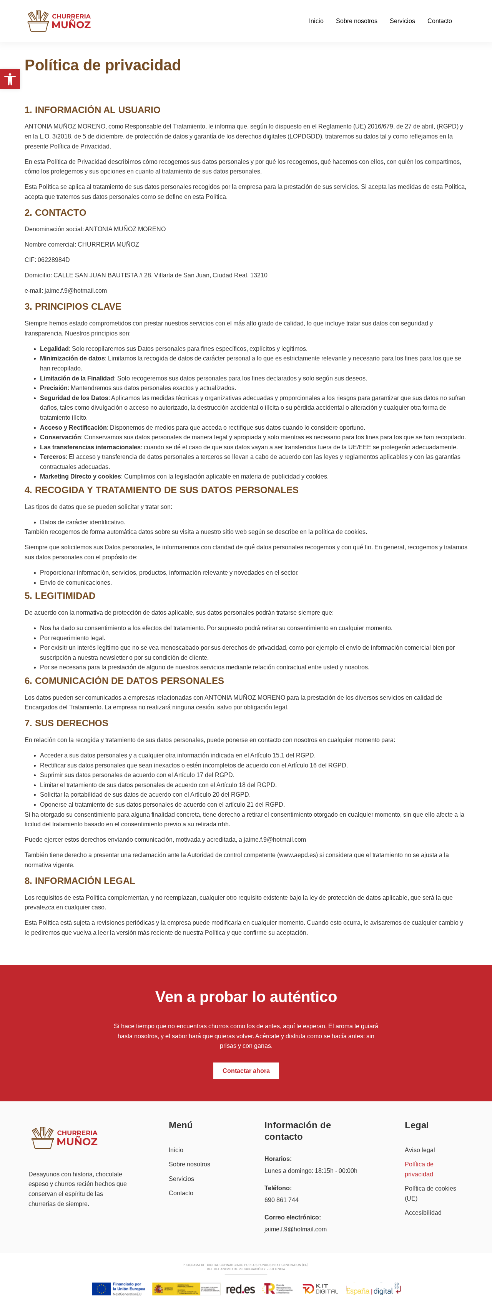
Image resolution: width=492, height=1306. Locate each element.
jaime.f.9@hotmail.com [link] (295, 1229)
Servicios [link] (402, 21)
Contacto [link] (439, 21)
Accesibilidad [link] (423, 1212)
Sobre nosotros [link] (356, 21)
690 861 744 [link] (281, 1200)
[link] (10, 79)
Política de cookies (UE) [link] (430, 1193)
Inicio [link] (316, 21)
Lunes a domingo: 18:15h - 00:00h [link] (310, 1171)
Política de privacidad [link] (419, 1169)
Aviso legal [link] (420, 1150)
